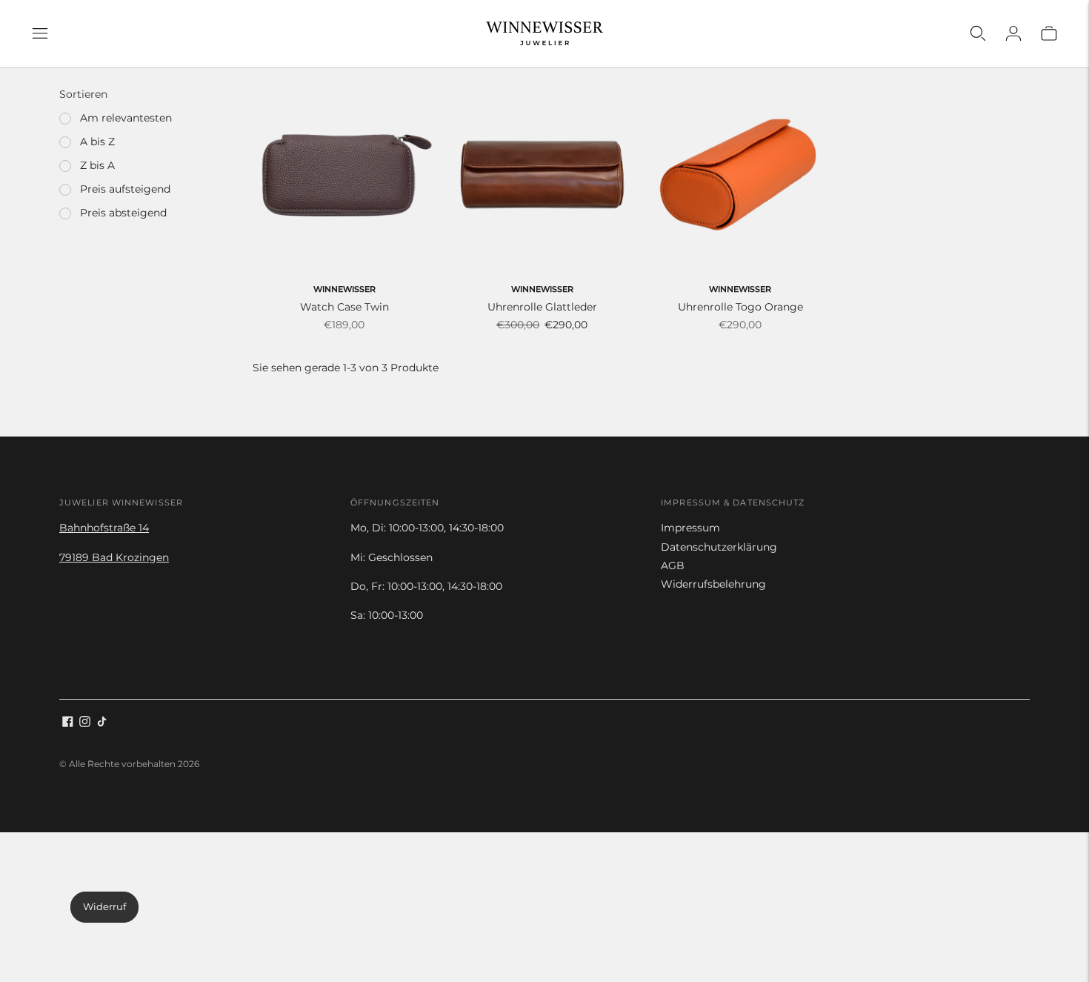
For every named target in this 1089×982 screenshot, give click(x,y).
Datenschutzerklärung (719, 547)
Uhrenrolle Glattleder (542, 306)
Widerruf (104, 906)
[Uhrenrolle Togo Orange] (740, 174)
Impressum (690, 527)
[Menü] (40, 33)
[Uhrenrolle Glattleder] (541, 174)
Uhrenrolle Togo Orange (740, 306)
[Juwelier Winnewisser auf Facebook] (67, 723)
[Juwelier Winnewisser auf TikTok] (101, 723)
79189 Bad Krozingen (114, 557)
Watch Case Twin (344, 306)
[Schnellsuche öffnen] (978, 33)
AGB (673, 565)
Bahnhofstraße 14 (104, 527)
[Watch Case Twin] (344, 174)
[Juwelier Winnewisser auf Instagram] (84, 723)
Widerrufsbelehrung (713, 584)
